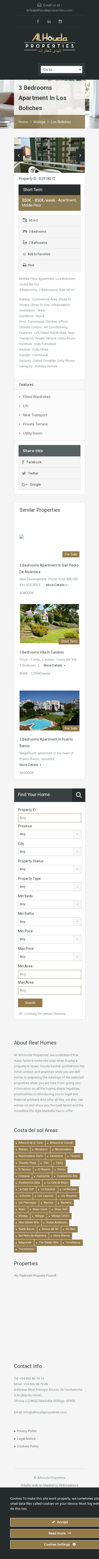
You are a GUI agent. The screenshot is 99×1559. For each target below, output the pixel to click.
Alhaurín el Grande (61, 1142)
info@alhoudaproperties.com (49, 10)
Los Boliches (61, 122)
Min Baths (26, 914)
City (21, 844)
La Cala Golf (26, 1189)
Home (23, 122)
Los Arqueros (69, 1195)
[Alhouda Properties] (49, 43)
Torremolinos (26, 1249)
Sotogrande (25, 1242)
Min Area (25, 966)
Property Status (30, 861)
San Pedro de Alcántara (32, 1235)
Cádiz (59, 1162)
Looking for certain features (44, 1014)
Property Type (29, 879)
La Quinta (24, 1195)
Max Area (26, 982)
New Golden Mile (29, 1222)
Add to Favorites (39, 254)
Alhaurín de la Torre (31, 1142)
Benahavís (41, 1149)
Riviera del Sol (50, 1229)
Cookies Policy (28, 1446)
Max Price (26, 949)
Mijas (22, 1209)
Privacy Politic (27, 1431)
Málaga (39, 122)
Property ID (27, 810)
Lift (25, 406)
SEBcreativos (68, 1485)
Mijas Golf (61, 1209)
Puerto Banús (27, 1229)
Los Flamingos (27, 1202)
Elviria (61, 1169)
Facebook (34, 462)
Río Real (70, 1229)
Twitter (33, 473)
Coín (46, 1162)
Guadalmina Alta (67, 1176)
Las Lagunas (46, 1195)
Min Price (25, 931)
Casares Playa (27, 1162)
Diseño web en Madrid (37, 1485)
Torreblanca (73, 1242)
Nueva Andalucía (56, 1222)
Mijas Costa (40, 1209)
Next (80, 155)
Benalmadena (63, 1149)
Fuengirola (43, 1176)
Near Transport (35, 415)
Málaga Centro (60, 1215)
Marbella (66, 1202)
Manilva (48, 1202)
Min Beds (25, 896)
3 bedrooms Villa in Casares (42, 652)
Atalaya (23, 1149)
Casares (75, 1156)
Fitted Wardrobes (37, 397)
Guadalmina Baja (29, 1182)
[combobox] (49, 834)
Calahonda (56, 1156)
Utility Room (32, 433)
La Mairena (69, 1189)
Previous (18, 155)
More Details (55, 585)
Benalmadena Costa (31, 1156)
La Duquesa (48, 1189)
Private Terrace (35, 424)
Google (35, 484)
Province (25, 826)
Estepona (24, 1176)
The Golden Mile (48, 1242)
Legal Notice (26, 1439)
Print (31, 265)
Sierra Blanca (62, 1235)
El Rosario (44, 1169)
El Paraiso (25, 1169)
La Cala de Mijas (57, 1182)
